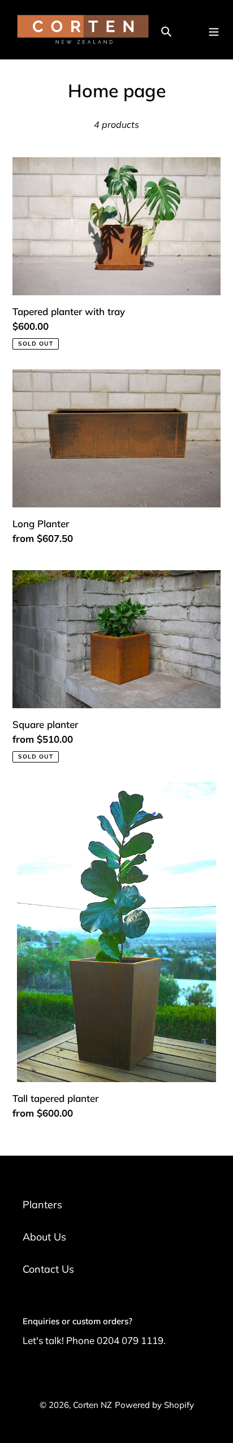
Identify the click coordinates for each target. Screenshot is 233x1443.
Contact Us (48, 1269)
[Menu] (214, 29)
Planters (42, 1204)
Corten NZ (92, 1404)
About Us (44, 1236)
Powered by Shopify (154, 1404)
